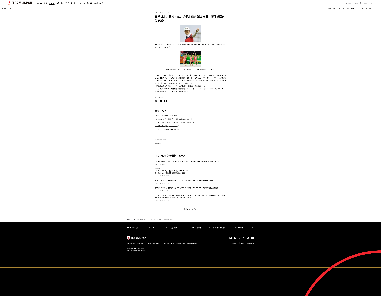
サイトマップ (156, 243)
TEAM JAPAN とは (133, 228)
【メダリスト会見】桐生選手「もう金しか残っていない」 (173, 119)
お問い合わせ (140, 243)
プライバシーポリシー (168, 243)
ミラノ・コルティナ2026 (346, 8)
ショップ (243, 243)
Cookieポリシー (180, 243)
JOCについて (98, 3)
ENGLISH (251, 243)
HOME (128, 219)
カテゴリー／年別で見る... (364, 8)
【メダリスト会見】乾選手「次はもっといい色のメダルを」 (173, 122)
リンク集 (148, 243)
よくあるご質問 (131, 243)
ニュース (51, 3)
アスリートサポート (71, 3)
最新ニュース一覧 (190, 209)
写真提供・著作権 (192, 243)
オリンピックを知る (86, 3)
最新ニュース (332, 8)
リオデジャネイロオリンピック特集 (166, 116)
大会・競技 (173, 228)
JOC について (238, 228)
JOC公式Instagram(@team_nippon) (167, 129)
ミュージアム (235, 243)
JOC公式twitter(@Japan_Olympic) (166, 126)
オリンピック (158, 143)
